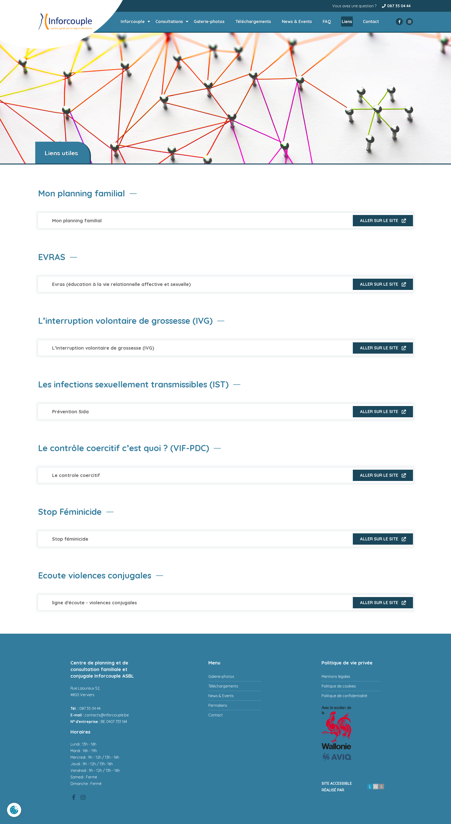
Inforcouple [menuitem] (133, 21)
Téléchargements (253, 21)
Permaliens (217, 705)
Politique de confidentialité (344, 695)
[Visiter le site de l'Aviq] (351, 757)
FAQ (327, 21)
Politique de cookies (339, 686)
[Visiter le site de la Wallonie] (351, 727)
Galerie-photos (209, 21)
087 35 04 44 (399, 6)
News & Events (297, 21)
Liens (347, 21)
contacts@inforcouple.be (107, 715)
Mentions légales (336, 676)
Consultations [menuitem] (169, 21)
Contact (371, 21)
